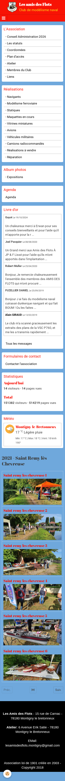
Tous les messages (19, 343)
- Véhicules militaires (19, 137)
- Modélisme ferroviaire (21, 103)
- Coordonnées (15, 50)
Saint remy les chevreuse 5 (25, 615)
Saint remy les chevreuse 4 (25, 580)
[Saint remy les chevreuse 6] (32, 667)
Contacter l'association (21, 364)
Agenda (10, 197)
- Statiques (12, 110)
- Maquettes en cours (19, 117)
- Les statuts (13, 43)
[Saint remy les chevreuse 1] (32, 491)
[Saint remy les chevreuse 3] (32, 562)
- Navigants (13, 97)
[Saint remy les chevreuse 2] (32, 526)
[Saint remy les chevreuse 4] (32, 597)
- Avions (10, 130)
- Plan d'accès (14, 56)
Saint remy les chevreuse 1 (25, 475)
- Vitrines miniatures (19, 123)
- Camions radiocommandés (24, 143)
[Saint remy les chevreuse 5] (32, 632)
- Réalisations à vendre (20, 150)
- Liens (9, 76)
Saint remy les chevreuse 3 (25, 545)
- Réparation (13, 157)
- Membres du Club (18, 70)
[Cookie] (7, 774)
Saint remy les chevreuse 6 (25, 650)
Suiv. (58, 690)
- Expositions (14, 177)
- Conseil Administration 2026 (25, 36)
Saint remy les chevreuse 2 (25, 510)
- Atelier (10, 63)
